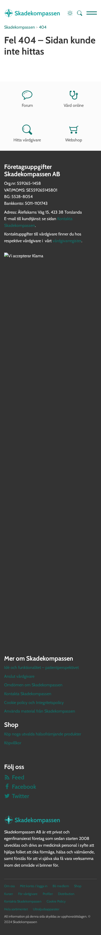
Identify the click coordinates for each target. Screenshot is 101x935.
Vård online (74, 105)
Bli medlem (61, 886)
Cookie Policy (56, 901)
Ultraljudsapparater (46, 909)
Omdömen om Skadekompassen (33, 684)
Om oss (9, 886)
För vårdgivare (28, 894)
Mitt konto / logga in (33, 886)
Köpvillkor (12, 742)
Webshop (73, 139)
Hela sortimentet (16, 909)
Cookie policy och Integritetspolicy (34, 702)
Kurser (8, 894)
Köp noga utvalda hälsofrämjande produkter (42, 734)
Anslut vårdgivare (19, 676)
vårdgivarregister (67, 240)
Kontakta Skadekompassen (27, 693)
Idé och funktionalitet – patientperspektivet (41, 667)
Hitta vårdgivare (27, 139)
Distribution (66, 894)
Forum (27, 105)
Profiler (48, 894)
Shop (77, 886)
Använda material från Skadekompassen (39, 711)
